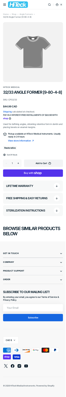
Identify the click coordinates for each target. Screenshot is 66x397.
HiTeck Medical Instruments (22, 388)
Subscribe (32, 320)
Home (6, 14)
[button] (4, 4)
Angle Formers (26, 14)
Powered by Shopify (45, 388)
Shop (14, 14)
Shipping (7, 114)
